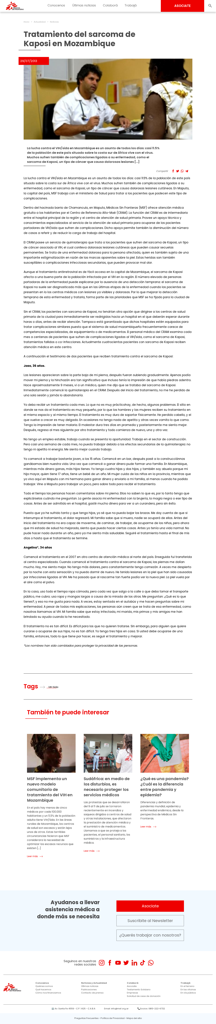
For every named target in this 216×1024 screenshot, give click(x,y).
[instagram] (101, 963)
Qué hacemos (43, 989)
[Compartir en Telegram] (186, 171)
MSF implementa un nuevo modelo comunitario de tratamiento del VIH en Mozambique (50, 789)
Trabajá (185, 983)
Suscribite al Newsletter (150, 920)
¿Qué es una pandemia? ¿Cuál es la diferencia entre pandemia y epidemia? (164, 787)
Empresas (132, 992)
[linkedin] (134, 963)
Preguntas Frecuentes (86, 1018)
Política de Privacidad (113, 1018)
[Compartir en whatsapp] (182, 171)
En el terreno (187, 986)
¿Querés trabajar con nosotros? (150, 935)
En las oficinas (188, 989)
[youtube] (118, 963)
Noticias (54, 21)
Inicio (26, 21)
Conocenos (42, 983)
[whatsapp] (151, 963)
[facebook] (110, 963)
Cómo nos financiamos (48, 992)
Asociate (150, 906)
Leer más (32, 856)
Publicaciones (89, 989)
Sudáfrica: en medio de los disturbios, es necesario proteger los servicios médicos (107, 787)
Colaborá (132, 983)
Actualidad (40, 21)
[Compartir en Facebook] (173, 171)
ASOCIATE (182, 6)
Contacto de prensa (92, 992)
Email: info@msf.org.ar (116, 1008)
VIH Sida (53, 687)
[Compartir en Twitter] (177, 171)
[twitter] (126, 963)
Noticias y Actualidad (94, 983)
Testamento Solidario (139, 989)
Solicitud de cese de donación (143, 996)
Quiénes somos (44, 986)
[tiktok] (142, 963)
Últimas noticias (89, 986)
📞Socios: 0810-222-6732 (151, 1008)
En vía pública (188, 992)
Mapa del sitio (134, 1018)
